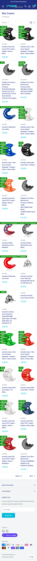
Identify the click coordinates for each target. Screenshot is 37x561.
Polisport (5, 79)
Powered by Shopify (7, 557)
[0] (33, 6)
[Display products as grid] (31, 22)
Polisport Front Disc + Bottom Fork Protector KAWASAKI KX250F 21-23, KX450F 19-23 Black (27, 461)
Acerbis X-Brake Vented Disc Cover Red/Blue (8, 245)
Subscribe (8, 515)
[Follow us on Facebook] (3, 531)
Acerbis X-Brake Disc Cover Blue (9, 128)
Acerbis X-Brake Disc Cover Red (9, 277)
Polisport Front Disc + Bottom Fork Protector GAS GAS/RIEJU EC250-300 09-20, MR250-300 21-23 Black (27, 87)
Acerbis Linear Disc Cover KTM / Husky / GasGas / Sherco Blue (27, 423)
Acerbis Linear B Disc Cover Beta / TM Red (27, 389)
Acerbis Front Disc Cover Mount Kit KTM (27, 297)
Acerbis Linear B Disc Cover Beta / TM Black (28, 164)
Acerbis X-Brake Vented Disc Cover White (26, 245)
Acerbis (4, 44)
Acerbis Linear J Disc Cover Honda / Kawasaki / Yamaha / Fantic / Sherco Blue (9, 166)
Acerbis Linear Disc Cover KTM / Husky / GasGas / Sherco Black (8, 50)
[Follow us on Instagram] (7, 531)
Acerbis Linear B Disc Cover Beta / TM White (9, 390)
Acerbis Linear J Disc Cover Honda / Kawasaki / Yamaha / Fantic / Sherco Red (27, 355)
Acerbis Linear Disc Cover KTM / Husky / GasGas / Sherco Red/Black (8, 460)
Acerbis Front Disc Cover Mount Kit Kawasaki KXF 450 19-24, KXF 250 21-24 (28, 279)
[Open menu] (3, 6)
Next (31, 476)
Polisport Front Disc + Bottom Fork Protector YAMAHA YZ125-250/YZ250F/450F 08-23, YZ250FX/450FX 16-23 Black (28, 206)
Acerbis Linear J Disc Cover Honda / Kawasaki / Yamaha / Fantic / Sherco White (28, 130)
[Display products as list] (34, 22)
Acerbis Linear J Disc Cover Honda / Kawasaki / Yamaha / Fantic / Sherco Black (27, 50)
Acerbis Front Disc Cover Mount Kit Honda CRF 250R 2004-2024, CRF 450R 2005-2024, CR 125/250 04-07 (9, 317)
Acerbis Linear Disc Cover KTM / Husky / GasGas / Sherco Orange (8, 201)
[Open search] (25, 6)
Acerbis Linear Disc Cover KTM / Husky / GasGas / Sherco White (8, 424)
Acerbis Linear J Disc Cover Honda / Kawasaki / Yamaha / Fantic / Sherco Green (9, 355)
